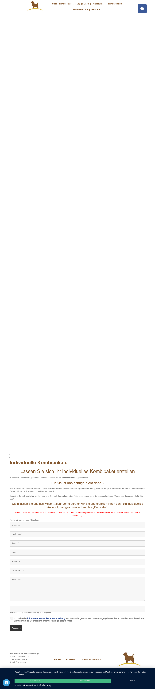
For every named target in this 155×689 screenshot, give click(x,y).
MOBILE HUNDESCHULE (29, 41)
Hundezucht (97, 4)
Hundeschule (65, 4)
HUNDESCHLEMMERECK (30, 89)
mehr (132, 680)
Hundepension (115, 4)
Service (94, 10)
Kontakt (57, 660)
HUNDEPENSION (26, 138)
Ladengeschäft (79, 10)
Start (54, 4)
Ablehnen (35, 680)
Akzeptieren (83, 680)
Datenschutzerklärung (91, 660)
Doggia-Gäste (83, 4)
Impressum (71, 660)
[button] (77, 454)
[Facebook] (142, 8)
